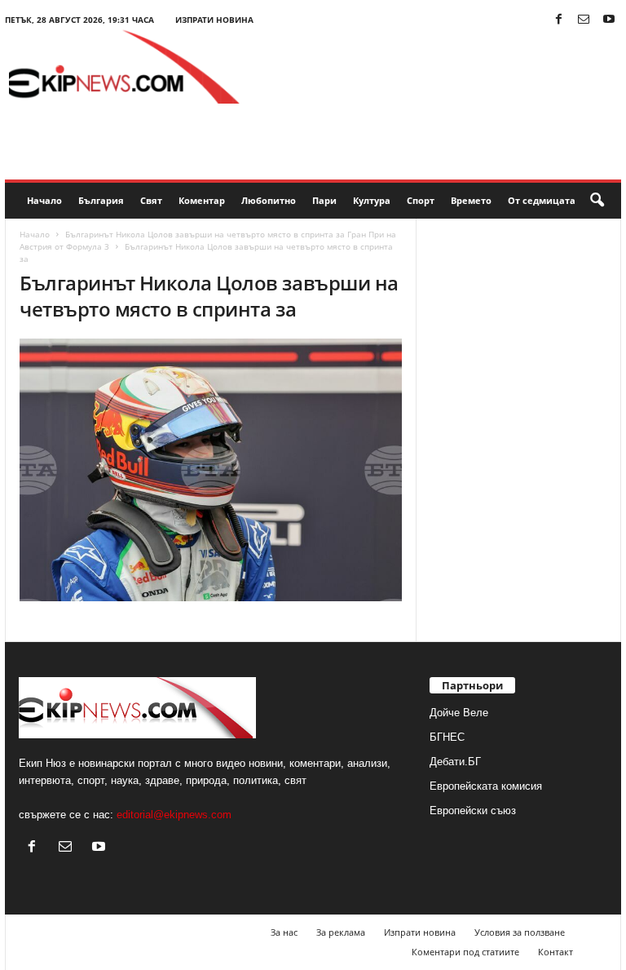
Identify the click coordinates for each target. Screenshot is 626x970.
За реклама (340, 932)
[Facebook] (558, 20)
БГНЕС (447, 737)
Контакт (555, 952)
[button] (597, 201)
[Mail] (583, 20)
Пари (324, 200)
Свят (151, 200)
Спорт (420, 200)
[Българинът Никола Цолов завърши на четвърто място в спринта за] (211, 470)
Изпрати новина (214, 19)
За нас (284, 932)
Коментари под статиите (465, 952)
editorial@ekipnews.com (174, 814)
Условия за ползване (519, 932)
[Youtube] (609, 20)
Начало (44, 200)
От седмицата (541, 200)
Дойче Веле (459, 712)
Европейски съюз (473, 810)
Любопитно (268, 200)
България (101, 200)
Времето (471, 200)
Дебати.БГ (455, 761)
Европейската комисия (486, 786)
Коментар (202, 200)
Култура (371, 200)
